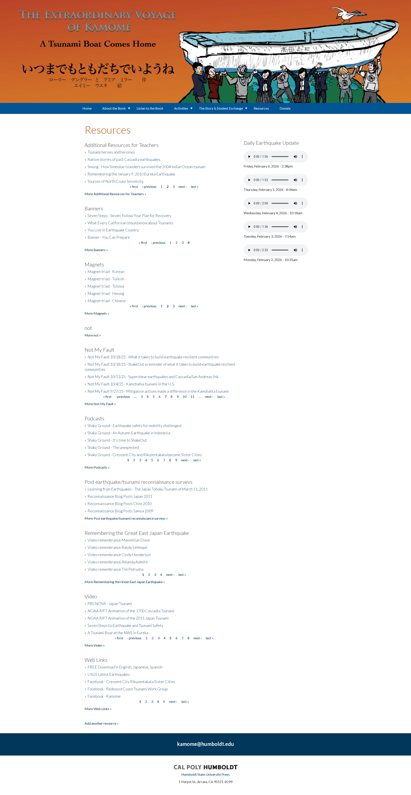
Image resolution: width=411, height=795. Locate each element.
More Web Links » (98, 709)
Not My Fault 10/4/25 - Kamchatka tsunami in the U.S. (131, 384)
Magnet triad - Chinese (107, 300)
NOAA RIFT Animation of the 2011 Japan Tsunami (128, 618)
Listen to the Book (150, 108)
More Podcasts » (97, 467)
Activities (181, 108)
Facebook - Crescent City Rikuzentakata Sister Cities (131, 681)
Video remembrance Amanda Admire (118, 562)
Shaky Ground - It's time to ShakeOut (117, 440)
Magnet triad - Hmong (106, 293)
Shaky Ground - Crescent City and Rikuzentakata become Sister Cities (145, 454)
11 (192, 396)
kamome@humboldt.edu (205, 744)
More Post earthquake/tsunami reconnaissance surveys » (126, 518)
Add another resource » (102, 723)
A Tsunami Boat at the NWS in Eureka (118, 632)
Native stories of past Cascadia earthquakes (124, 159)
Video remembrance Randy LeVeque (117, 547)
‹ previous (149, 186)
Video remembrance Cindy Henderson (119, 554)
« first (134, 186)
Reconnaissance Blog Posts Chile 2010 (120, 503)
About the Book (114, 108)
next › (183, 186)
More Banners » (96, 250)
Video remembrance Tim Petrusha (115, 569)
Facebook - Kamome (104, 696)
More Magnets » (97, 313)
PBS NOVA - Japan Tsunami (110, 603)
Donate (285, 108)
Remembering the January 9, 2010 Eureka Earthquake (131, 174)
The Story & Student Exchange (221, 108)
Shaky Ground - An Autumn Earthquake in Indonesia (129, 432)
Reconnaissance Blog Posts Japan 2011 (120, 496)
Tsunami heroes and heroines (111, 152)
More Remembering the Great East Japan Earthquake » (125, 582)
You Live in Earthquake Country (113, 230)
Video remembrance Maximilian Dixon (119, 540)
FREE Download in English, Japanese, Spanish (125, 667)
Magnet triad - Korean (106, 271)
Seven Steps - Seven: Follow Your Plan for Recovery (129, 215)
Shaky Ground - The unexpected (113, 447)
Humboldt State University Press (205, 774)
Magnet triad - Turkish (106, 278)
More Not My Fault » (100, 404)
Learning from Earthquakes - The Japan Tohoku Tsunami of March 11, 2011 (148, 489)
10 (184, 396)
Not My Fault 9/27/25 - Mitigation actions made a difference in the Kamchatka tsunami (158, 391)
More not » (93, 335)
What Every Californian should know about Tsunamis (130, 222)
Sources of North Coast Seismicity (116, 181)
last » (194, 186)
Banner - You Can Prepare (109, 237)
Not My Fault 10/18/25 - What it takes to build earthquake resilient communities (153, 357)
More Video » (95, 645)
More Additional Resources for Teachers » (115, 194)
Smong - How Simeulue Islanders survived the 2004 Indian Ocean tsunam (146, 166)
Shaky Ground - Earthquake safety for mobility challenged (134, 425)
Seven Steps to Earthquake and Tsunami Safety (125, 625)
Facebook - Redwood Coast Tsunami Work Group (128, 688)
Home (87, 108)
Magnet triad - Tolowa (106, 286)
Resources (261, 108)
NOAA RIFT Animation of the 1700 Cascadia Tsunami (131, 610)
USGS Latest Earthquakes (109, 674)
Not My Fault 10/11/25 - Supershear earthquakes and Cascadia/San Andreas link (153, 376)
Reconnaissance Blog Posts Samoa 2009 (120, 510)
